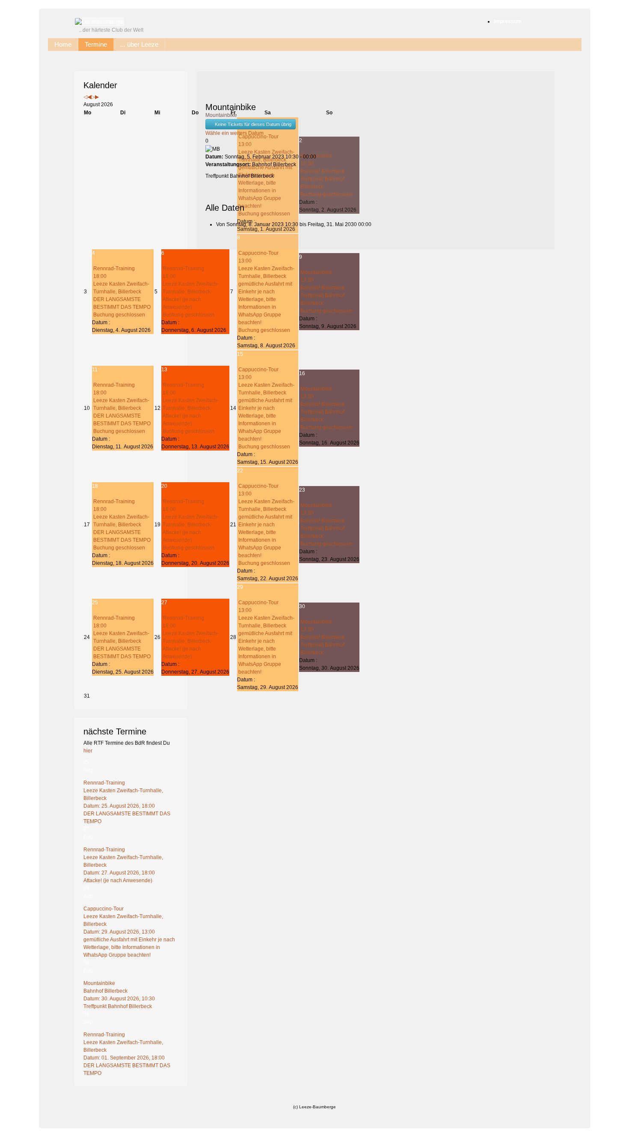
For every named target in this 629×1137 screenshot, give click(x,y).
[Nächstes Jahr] (93, 97)
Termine (96, 44)
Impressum (508, 21)
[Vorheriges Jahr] (85, 97)
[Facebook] (621, 105)
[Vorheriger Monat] (89, 97)
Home (62, 44)
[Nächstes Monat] (97, 97)
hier (87, 751)
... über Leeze (139, 44)
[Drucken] (207, 84)
